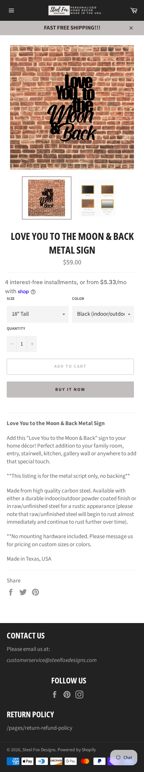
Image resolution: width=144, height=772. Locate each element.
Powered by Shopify (77, 750)
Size (11, 299)
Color (78, 299)
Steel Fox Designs (39, 750)
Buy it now (70, 390)
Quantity (16, 328)
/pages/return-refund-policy (39, 728)
